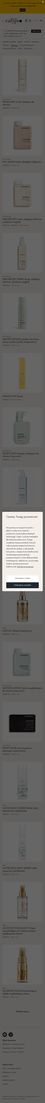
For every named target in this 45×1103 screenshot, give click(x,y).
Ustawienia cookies (22, 578)
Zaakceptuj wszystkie (22, 585)
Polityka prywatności (25, 567)
